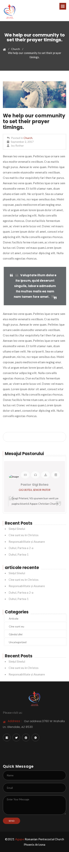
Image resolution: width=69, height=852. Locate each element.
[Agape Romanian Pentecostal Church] (9, 10)
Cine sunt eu (16, 626)
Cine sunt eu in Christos (24, 535)
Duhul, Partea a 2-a (21, 548)
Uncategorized (17, 642)
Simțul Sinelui (17, 528)
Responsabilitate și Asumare (27, 541)
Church (15, 49)
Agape (19, 839)
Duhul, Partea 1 (19, 554)
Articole (13, 618)
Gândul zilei (15, 634)
